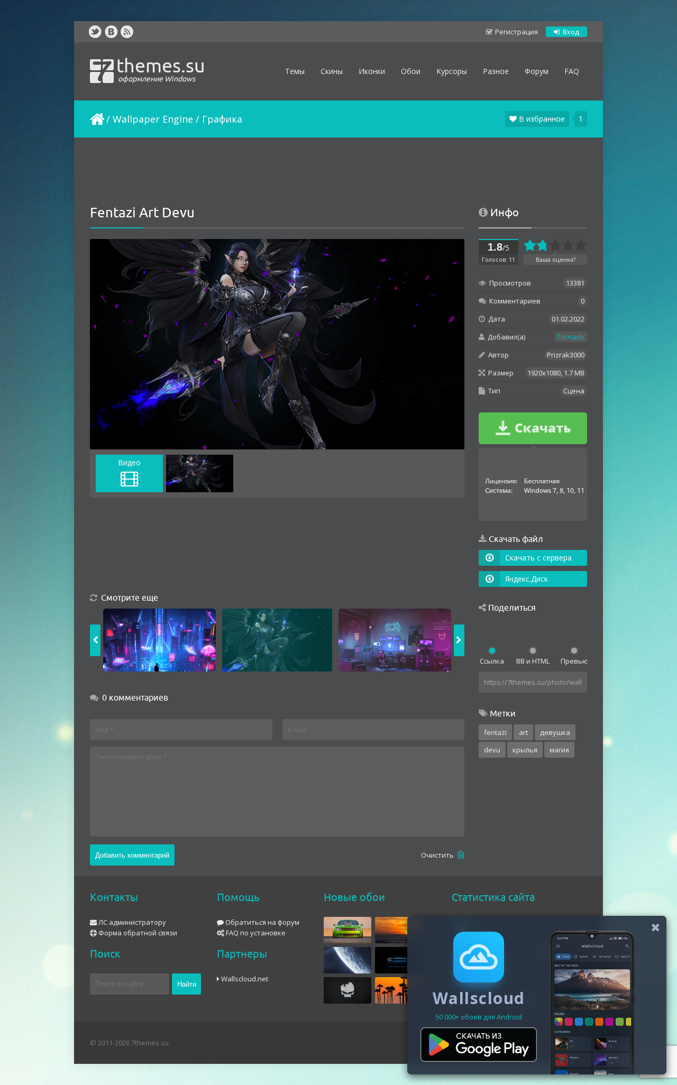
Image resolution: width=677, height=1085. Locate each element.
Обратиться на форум (261, 922)
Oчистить (438, 855)
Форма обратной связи (137, 932)
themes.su (160, 69)
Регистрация (515, 31)
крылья (525, 750)
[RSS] (127, 31)
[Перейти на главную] (96, 118)
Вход (570, 31)
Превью (574, 661)
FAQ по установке (255, 932)
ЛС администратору (131, 922)
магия (559, 750)
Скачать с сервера (538, 558)
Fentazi (495, 732)
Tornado (570, 337)
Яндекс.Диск (526, 579)
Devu (492, 750)
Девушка (555, 732)
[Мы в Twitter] (95, 31)
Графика (222, 119)
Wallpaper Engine (153, 119)
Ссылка (492, 661)
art (523, 732)
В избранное (541, 119)
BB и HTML (533, 661)
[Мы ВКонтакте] (111, 31)
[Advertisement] (338, 172)
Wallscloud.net (243, 978)
